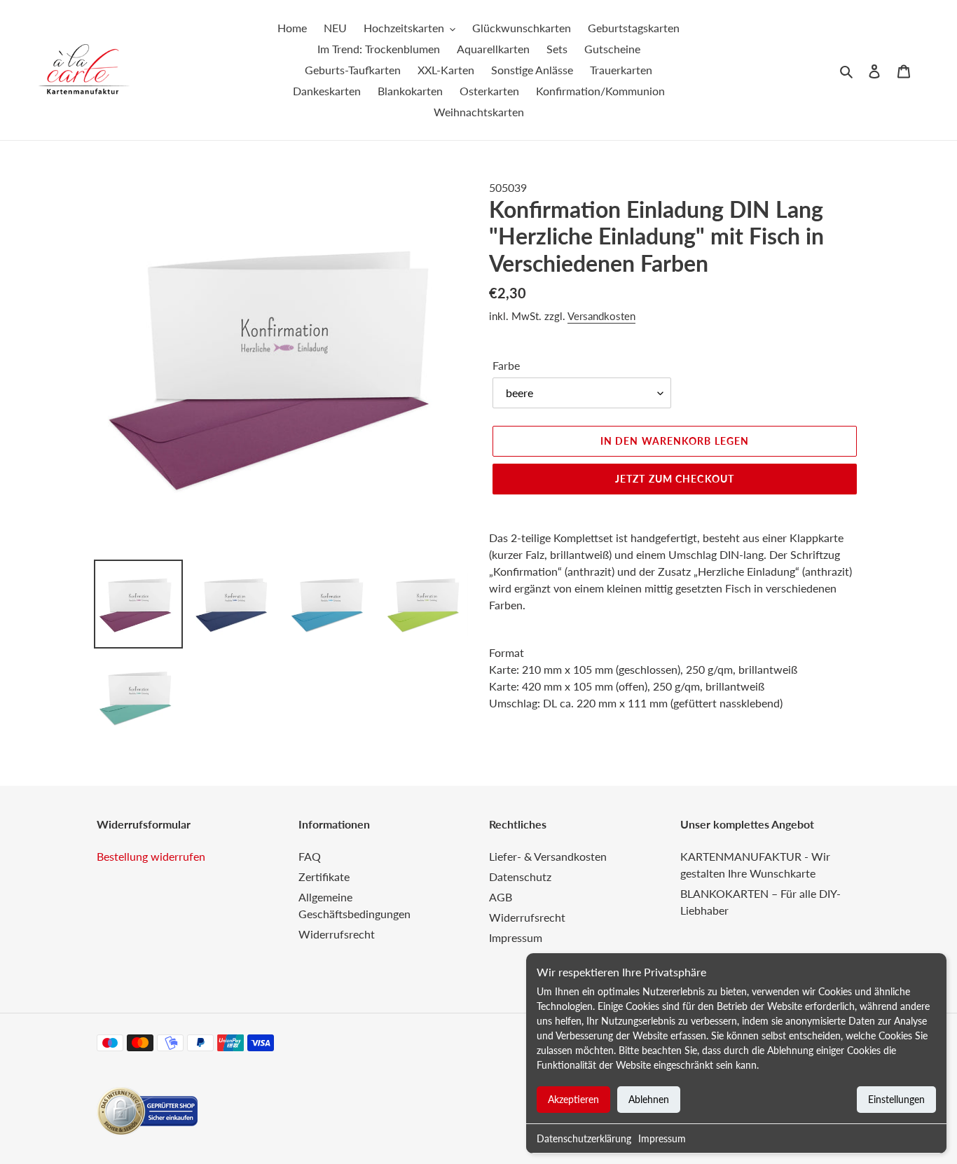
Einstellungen (896, 1099)
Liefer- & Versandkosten (548, 856)
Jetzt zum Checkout (674, 479)
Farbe (506, 365)
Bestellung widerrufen (151, 856)
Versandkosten (601, 316)
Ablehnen (648, 1099)
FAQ (309, 856)
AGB (500, 896)
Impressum (662, 1138)
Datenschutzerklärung (584, 1138)
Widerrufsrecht (336, 934)
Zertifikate (324, 876)
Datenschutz (520, 876)
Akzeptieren (573, 1099)
